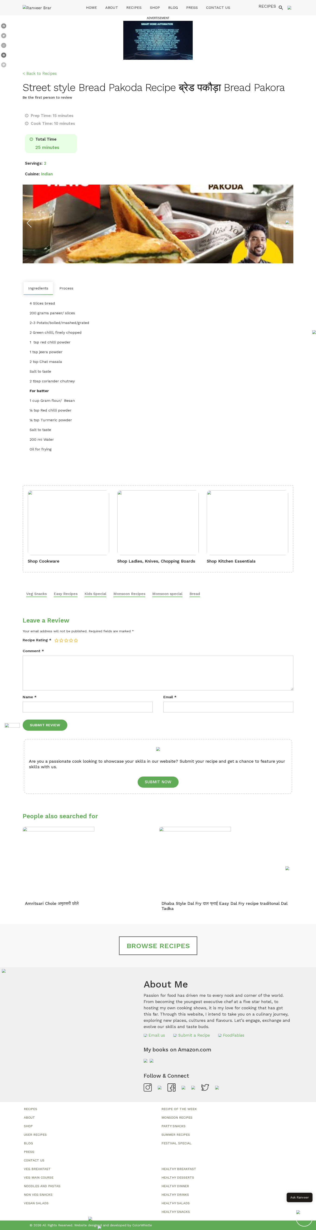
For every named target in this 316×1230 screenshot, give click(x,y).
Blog (173, 7)
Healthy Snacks (175, 1212)
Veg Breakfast (37, 1169)
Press (192, 7)
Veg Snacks (36, 593)
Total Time (45, 139)
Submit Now (158, 782)
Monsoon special (167, 593)
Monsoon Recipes (129, 593)
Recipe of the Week (179, 1109)
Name (30, 697)
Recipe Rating (37, 640)
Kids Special (95, 593)
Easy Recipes (65, 593)
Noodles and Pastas (42, 1186)
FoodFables (233, 1035)
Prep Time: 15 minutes (51, 115)
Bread (194, 593)
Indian (47, 174)
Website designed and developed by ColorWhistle (113, 1225)
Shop (155, 7)
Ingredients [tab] (38, 288)
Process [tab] (66, 288)
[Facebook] (3, 27)
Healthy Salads (175, 1203)
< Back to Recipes (40, 73)
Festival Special (176, 1143)
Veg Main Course (38, 1177)
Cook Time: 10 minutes (52, 123)
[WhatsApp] (3, 46)
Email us (157, 1035)
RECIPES (267, 6)
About (111, 7)
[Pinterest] (3, 56)
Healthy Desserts (177, 1177)
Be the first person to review (47, 97)
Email (170, 697)
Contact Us (218, 7)
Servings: (34, 163)
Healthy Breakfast (178, 1169)
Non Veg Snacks (38, 1194)
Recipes (134, 7)
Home (91, 7)
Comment (33, 651)
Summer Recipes (175, 1134)
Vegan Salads (36, 1203)
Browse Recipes (158, 946)
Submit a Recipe (194, 1035)
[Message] (3, 65)
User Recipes (35, 1134)
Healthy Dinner (175, 1186)
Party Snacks (173, 1126)
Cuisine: (32, 174)
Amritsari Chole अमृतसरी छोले (52, 903)
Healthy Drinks (175, 1194)
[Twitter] (3, 36)
